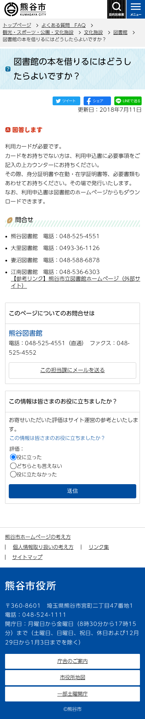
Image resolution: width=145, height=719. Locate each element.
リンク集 (99, 547)
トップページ (17, 25)
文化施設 (93, 32)
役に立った (29, 457)
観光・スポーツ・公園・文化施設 (38, 32)
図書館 (120, 32)
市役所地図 (72, 677)
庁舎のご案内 (72, 661)
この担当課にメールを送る (72, 370)
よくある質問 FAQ (63, 25)
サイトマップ (27, 557)
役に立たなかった (37, 474)
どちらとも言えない (39, 466)
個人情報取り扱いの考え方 (43, 547)
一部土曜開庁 (72, 693)
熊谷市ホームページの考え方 (38, 537)
